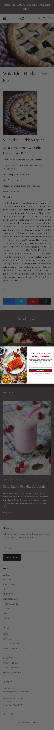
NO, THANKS (40, 375)
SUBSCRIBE (40, 370)
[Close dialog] (52, 348)
